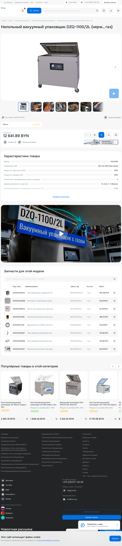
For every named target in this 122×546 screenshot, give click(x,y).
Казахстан (9, 518)
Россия (8, 509)
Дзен (7, 490)
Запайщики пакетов (8, 441)
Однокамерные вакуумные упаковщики (43, 20)
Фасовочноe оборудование (52, 462)
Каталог (10, 20)
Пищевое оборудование (51, 441)
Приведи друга (88, 452)
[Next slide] (115, 67)
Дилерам (86, 462)
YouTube (9, 485)
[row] (61, 292)
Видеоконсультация (90, 455)
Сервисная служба (21, 2)
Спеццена (4, 434)
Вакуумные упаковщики (22, 20)
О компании (8, 2)
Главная (4, 20)
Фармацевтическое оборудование (54, 459)
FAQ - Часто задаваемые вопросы (95, 476)
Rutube (8, 499)
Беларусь (9, 513)
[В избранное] (22, 419)
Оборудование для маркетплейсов (14, 445)
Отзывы (85, 473)
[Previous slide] (112, 366)
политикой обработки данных (48, 540)
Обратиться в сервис (92, 512)
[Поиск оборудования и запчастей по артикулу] (114, 279)
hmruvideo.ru (10, 494)
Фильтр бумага (47, 466)
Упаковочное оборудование (52, 448)
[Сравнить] (18, 419)
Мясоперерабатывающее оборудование (16, 471)
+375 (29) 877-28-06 (91, 2)
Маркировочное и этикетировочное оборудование (20, 464)
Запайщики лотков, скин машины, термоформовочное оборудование (14, 449)
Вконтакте (9, 481)
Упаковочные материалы (51, 452)
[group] (61, 67)
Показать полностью (61, 197)
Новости (86, 441)
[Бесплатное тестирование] (115, 142)
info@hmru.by (72, 499)
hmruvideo (73, 2)
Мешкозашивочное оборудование (13, 468)
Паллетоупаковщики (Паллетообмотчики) (57, 438)
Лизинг (85, 448)
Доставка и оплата (89, 459)
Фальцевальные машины (51, 455)
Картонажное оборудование (11, 461)
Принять (115, 538)
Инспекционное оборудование (12, 457)
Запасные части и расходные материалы (16, 454)
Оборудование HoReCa (50, 434)
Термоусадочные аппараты (52, 445)
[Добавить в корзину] (114, 293)
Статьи (85, 469)
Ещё (45, 2)
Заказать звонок (110, 2)
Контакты (39, 2)
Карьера (86, 466)
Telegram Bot (71, 490)
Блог (32, 2)
